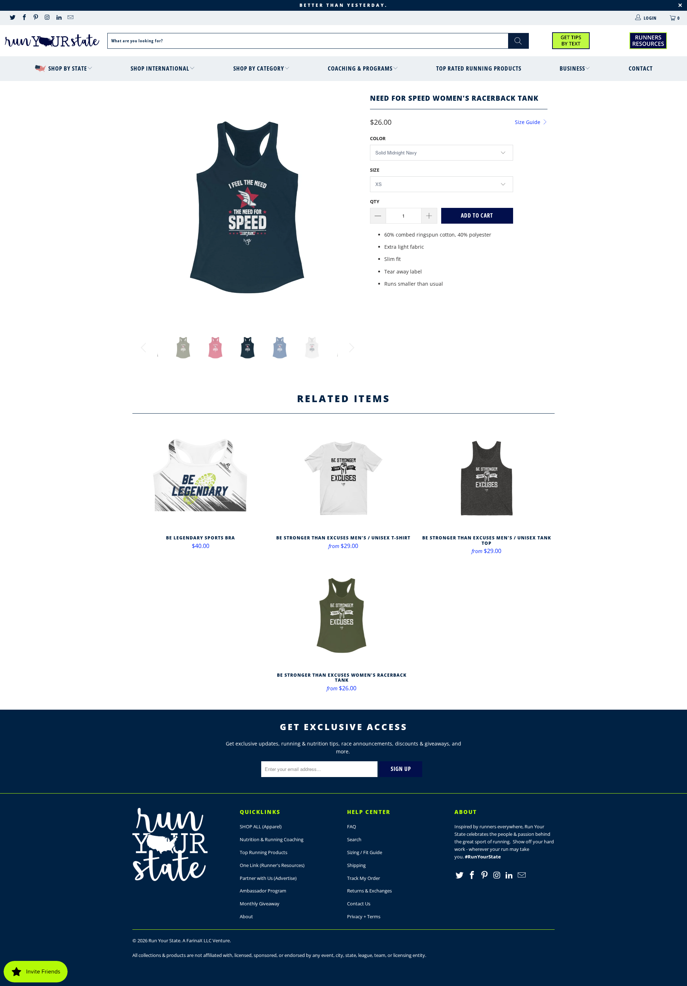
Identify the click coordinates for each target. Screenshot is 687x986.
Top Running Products (263, 852)
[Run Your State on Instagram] (47, 18)
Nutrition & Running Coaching (271, 839)
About (246, 916)
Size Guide (528, 122)
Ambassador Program (263, 890)
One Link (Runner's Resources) (272, 865)
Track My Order (363, 878)
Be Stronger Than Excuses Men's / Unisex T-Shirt (343, 478)
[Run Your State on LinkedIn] (58, 18)
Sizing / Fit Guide (364, 852)
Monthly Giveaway (259, 903)
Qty (374, 201)
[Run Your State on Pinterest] (35, 18)
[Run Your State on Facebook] (23, 18)
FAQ (351, 826)
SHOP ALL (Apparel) (261, 826)
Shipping (356, 865)
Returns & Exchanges (369, 890)
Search (354, 839)
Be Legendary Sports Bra (200, 478)
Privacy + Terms (363, 916)
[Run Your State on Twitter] (12, 18)
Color (378, 138)
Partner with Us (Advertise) (268, 878)
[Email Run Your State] (70, 18)
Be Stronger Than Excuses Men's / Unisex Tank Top (487, 478)
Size (374, 170)
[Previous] (144, 207)
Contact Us (358, 903)
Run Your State (164, 940)
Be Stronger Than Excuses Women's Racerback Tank (342, 615)
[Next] (350, 207)
